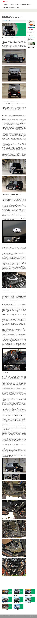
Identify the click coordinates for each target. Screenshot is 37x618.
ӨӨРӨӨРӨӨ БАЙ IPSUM (17, 602)
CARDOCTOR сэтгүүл (12, 7)
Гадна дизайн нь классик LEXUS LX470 (17, 595)
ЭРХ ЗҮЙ (18, 7)
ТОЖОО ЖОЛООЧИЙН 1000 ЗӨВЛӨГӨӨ (25, 4)
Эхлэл (3, 13)
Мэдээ (5, 13)
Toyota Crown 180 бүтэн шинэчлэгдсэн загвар (28, 595)
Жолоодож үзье (9, 13)
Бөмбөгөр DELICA (16, 609)
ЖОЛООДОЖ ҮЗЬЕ (5, 7)
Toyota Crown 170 (5, 602)
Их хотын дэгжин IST (28, 602)
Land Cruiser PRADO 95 (5, 609)
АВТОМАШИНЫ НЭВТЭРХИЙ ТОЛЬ (14, 4)
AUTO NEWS (6, 4)
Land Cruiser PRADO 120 (6, 594)
